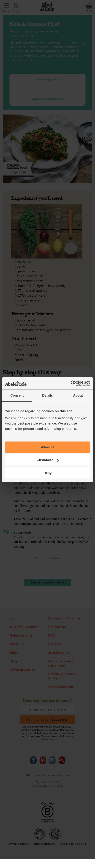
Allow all (47, 447)
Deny (47, 473)
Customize (45, 460)
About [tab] (78, 395)
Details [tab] (47, 395)
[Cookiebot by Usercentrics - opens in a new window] (70, 383)
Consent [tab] (17, 395)
